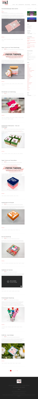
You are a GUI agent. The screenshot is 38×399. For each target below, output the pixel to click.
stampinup (17, 39)
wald (18, 153)
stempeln (22, 39)
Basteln (6, 13)
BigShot (13, 49)
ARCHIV (28, 94)
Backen (28, 65)
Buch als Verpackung (6, 236)
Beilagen (28, 66)
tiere (16, 153)
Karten (14, 49)
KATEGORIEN (28, 32)
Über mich (14, 4)
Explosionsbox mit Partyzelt (8, 202)
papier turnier (7, 83)
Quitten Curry (29, 54)
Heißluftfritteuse (29, 75)
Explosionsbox (14, 162)
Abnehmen (28, 64)
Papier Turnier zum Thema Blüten (9, 160)
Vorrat (28, 88)
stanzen (19, 39)
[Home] (5, 3)
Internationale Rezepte (29, 76)
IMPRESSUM (19, 389)
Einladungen (12, 13)
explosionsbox (5, 153)
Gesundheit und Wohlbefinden (30, 70)
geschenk (13, 117)
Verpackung (22, 49)
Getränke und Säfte (29, 71)
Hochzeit (15, 13)
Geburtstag (16, 204)
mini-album (19, 117)
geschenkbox (11, 195)
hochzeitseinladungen (8, 39)
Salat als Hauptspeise (29, 82)
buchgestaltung (7, 117)
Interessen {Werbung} (27, 4)
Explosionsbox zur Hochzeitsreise (31, 56)
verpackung (3, 328)
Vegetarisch (28, 87)
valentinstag (21, 83)
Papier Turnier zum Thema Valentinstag (10, 47)
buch (4, 117)
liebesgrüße (16, 117)
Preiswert (28, 80)
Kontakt (17, 4)
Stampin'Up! (22, 13)
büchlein (11, 117)
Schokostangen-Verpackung (8, 298)
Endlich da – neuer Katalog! (8, 335)
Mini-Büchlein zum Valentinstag (9, 91)
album (2, 117)
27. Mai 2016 (7, 204)
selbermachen (13, 39)
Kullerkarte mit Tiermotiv (7, 270)
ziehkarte (3, 40)
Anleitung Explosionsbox (21, 4)
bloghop (3, 83)
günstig (5, 39)
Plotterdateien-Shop (34, 4)
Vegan (28, 86)
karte (4, 83)
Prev (8, 370)
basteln (2, 39)
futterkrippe (9, 153)
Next (17, 370)
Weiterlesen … (3, 81)
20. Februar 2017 (5, 12)
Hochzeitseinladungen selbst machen (10, 8)
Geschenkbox (17, 162)
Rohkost (28, 81)
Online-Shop (19, 131)
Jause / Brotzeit (29, 77)
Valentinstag (19, 49)
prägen (10, 83)
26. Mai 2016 (7, 238)
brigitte (6, 93)
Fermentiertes (28, 69)
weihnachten (21, 153)
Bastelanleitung (3, 13)
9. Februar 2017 (8, 49)
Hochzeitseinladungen (18, 13)
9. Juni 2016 (7, 162)
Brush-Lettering (9, 13)
